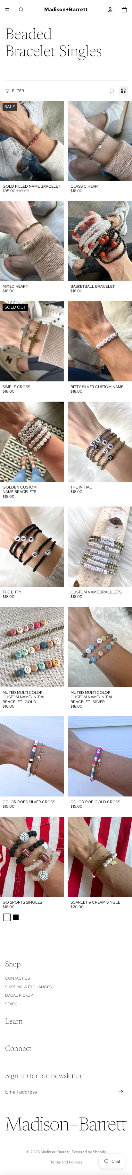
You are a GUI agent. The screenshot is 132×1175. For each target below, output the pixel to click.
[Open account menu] (110, 10)
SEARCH (13, 1004)
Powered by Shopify (89, 1151)
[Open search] (21, 10)
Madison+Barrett (55, 1151)
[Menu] (7, 9)
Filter (18, 90)
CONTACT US (17, 978)
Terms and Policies (66, 1162)
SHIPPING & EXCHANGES (28, 987)
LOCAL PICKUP (19, 995)
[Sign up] (120, 1092)
